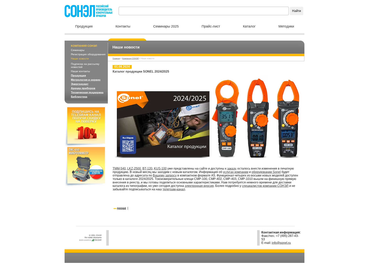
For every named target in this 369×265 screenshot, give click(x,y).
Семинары (77, 50)
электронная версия (199, 185)
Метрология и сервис (86, 79)
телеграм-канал (174, 189)
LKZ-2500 (134, 168)
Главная (116, 58)
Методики (286, 26)
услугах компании (235, 172)
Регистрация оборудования (88, 54)
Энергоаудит (79, 83)
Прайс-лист (211, 26)
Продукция (84, 26)
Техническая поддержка (87, 92)
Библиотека (79, 96)
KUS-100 (160, 168)
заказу (231, 168)
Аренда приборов (83, 88)
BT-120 (147, 168)
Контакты (123, 26)
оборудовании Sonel (266, 172)
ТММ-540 (119, 168)
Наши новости (80, 58)
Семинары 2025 (166, 26)
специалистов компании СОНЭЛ (265, 185)
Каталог (249, 26)
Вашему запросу (165, 175)
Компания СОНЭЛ (84, 45)
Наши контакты (80, 71)
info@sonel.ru (281, 242)
